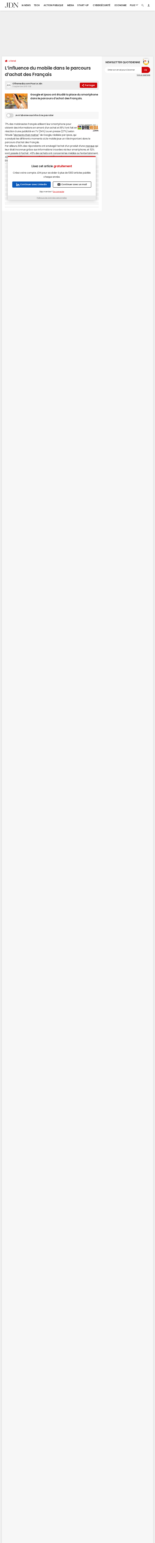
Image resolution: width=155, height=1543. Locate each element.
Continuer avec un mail (74, 184)
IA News (26, 5)
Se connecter (58, 192)
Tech (37, 5)
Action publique (53, 5)
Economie (120, 5)
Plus (133, 5)
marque (89, 146)
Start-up (83, 5)
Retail (13, 61)
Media (70, 5)
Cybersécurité (101, 5)
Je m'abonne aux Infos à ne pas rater (34, 115)
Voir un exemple (143, 75)
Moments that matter (26, 135)
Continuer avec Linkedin (33, 184)
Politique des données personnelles (52, 198)
